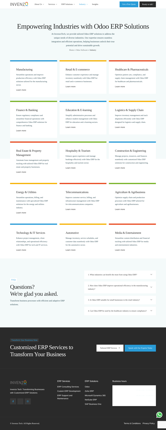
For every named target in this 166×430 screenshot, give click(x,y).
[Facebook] (13, 401)
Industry (82, 4)
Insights (95, 4)
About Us (38, 4)
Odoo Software (82, 50)
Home (71, 50)
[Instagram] (28, 401)
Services (51, 4)
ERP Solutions (67, 4)
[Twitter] (20, 401)
